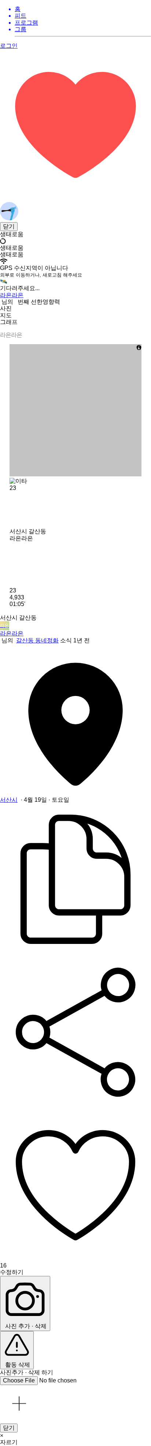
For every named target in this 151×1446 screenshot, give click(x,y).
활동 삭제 (17, 1365)
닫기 (9, 226)
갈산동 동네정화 (37, 640)
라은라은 (11, 633)
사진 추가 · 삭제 (25, 1326)
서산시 (9, 800)
